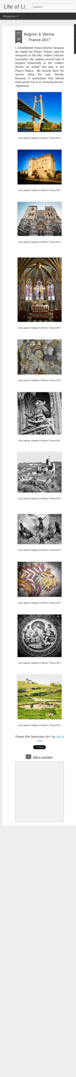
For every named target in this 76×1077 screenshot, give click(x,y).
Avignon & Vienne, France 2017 (39, 36)
